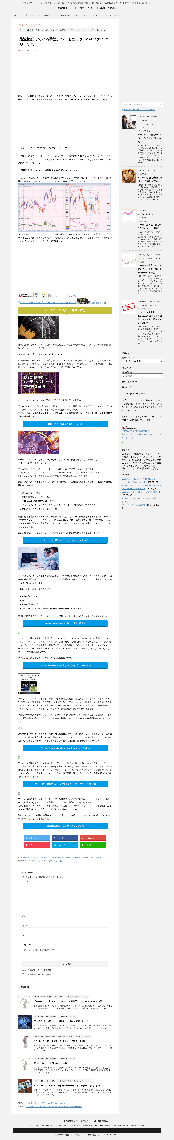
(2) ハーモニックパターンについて (108, 15)
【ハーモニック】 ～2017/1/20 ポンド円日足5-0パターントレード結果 (68, 1001)
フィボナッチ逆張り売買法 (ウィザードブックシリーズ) (65, 665)
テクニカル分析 (42, 857)
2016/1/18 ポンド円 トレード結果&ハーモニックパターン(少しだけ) (67, 1085)
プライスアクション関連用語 (134, 505)
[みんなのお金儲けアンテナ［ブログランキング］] (83, 303)
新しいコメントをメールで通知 (37, 970)
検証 (61, 861)
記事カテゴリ (128, 357)
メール (25, 926)
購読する (88, 1131)
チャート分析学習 (28, 857)
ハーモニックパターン (73, 857)
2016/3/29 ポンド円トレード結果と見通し (140, 492)
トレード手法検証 (56, 857)
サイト (25, 936)
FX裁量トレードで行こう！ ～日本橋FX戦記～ (87, 8)
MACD (23, 861)
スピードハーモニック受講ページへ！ (65, 424)
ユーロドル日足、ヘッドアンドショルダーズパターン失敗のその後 (149, 269)
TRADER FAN (99, 303)
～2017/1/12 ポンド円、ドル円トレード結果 (45, 1103)
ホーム (17, 15)
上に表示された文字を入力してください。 (40, 950)
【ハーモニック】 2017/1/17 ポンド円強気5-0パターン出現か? (54, 1106)
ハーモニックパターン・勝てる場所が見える (65, 623)
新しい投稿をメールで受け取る (37, 974)
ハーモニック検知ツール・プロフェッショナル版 (65, 540)
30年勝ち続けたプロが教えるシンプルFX (65, 826)
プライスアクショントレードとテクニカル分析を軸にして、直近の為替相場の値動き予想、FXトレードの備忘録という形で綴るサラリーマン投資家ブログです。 (87, 1126)
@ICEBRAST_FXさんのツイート (138, 109)
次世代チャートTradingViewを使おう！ (40, 15)
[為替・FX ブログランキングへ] (25, 296)
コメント (26, 881)
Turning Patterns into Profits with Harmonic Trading (65, 748)
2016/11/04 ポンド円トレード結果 (50, 1063)
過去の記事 (127, 372)
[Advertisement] (41, 72)
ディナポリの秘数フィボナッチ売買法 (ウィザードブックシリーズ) (65, 784)
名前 (24, 916)
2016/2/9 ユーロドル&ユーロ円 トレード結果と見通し (60, 1041)
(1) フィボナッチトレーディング (75, 15)
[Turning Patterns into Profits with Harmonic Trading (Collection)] (29, 692)
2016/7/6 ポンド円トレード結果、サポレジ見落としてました (63, 1021)
